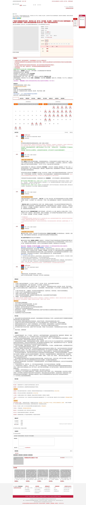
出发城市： (43, 30)
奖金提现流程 (27, 489)
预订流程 (45, 98)
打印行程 (66, 132)
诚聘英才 (34, 496)
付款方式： (43, 35)
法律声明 (30, 496)
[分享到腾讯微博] (17, 18)
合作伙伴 (52, 496)
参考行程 (21, 98)
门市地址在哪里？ (47, 487)
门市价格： (43, 28)
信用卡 (51, 35)
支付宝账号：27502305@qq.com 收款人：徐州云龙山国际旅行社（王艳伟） (52, 402)
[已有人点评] (49, 37)
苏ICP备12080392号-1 (38, 501)
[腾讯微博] (21, 491)
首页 (13, 15)
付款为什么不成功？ (38, 491)
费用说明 (27, 98)
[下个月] (70, 101)
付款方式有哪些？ (38, 489)
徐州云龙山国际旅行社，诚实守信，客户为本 (59, 1)
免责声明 (44, 496)
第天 (75, 20)
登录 (25, 1)
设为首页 (82, 23)
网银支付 (55, 35)
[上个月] (16, 101)
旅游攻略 (62, 98)
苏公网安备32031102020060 (47, 501)
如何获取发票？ (37, 492)
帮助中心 (37, 496)
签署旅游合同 (56, 491)
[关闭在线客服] (84, 15)
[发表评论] (65, 421)
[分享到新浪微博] (16, 18)
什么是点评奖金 (27, 491)
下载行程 (71, 132)
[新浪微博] (16, 491)
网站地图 (59, 496)
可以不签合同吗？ (47, 491)
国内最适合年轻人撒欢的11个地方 (31, 457)
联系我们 (55, 496)
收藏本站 (82, 25)
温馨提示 (39, 98)
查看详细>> (17, 453)
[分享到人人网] (19, 18)
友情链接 (41, 496)
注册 (23, 1)
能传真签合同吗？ (47, 489)
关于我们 (26, 496)
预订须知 (33, 98)
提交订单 (55, 489)
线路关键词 (39, 4)
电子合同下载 (57, 390)
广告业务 (48, 496)
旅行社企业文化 (66, 491)
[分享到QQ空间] (14, 18)
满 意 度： (42, 37)
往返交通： (43, 33)
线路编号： (43, 26)
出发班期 (16, 98)
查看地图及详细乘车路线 (27, 408)
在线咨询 (56, 98)
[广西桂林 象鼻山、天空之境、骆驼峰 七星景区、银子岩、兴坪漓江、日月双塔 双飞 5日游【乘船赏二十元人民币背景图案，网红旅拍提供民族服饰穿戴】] (31, 473)
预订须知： (43, 32)
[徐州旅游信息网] (16, 4)
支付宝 (47, 35)
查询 (55, 487)
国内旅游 (16, 15)
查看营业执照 (70, 1)
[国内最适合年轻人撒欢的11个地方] (18, 461)
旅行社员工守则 (66, 489)
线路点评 (51, 98)
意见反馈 (82, 21)
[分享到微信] (20, 18)
